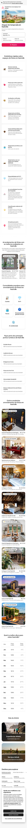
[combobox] (13, 35)
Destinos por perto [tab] (6, 772)
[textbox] (7, 40)
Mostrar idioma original (17, 3)
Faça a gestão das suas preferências (13, 818)
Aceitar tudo (13, 811)
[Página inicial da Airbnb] (3, 7)
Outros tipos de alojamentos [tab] (19, 772)
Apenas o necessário (13, 814)
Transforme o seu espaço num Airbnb (13, 7)
